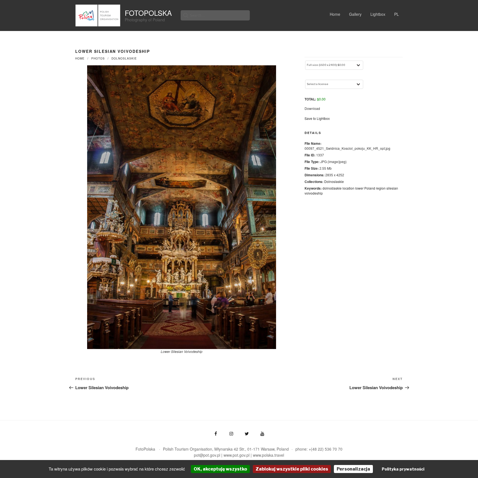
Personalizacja (353, 469)
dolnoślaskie (332, 188)
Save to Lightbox (317, 118)
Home (335, 14)
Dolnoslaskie (124, 58)
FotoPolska (148, 13)
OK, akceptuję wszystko (220, 469)
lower (359, 188)
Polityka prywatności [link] (403, 469)
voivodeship (314, 193)
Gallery (355, 14)
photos (98, 58)
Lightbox (377, 14)
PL (396, 14)
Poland (369, 188)
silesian (392, 188)
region (381, 188)
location (348, 188)
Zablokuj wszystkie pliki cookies (292, 469)
